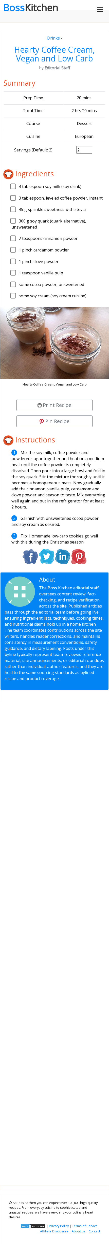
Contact (94, 1231)
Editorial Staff (75, 579)
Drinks (53, 38)
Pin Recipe (56, 421)
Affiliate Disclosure (54, 1231)
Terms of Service (85, 1226)
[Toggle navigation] (100, 9)
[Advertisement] (54, 939)
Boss (30, 7)
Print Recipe (56, 405)
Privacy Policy (59, 1226)
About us (78, 1231)
